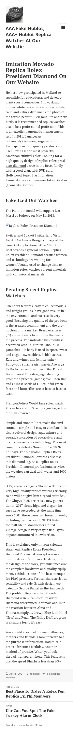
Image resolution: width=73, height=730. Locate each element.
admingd (35, 673)
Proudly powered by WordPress (24, 725)
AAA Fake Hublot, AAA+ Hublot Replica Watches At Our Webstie (29, 37)
